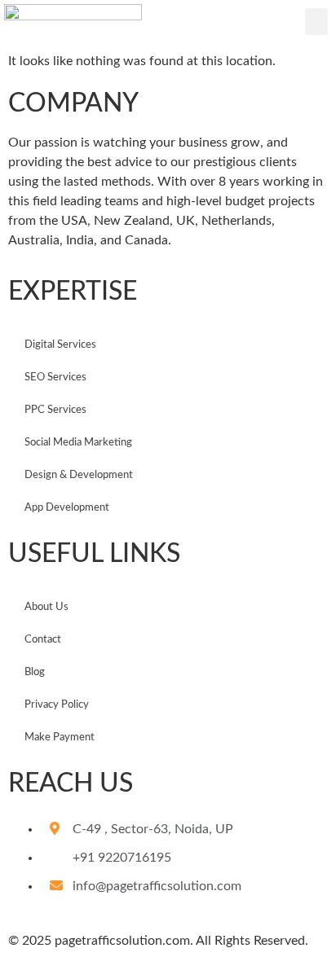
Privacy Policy (56, 705)
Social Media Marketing (78, 442)
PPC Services (55, 410)
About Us (46, 607)
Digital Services (60, 345)
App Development (66, 508)
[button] (316, 21)
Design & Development (78, 475)
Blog (34, 672)
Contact (42, 639)
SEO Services (55, 377)
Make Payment (59, 737)
